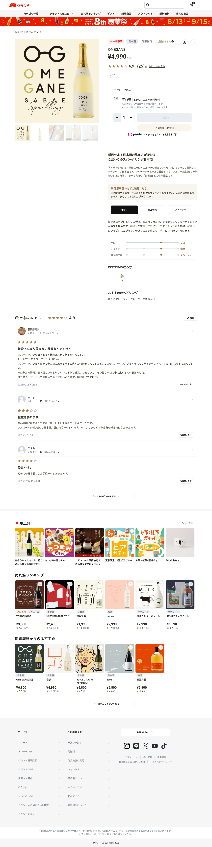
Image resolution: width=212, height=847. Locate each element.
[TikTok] (164, 746)
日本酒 (25, 32)
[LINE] (136, 746)
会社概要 (147, 757)
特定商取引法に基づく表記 (132, 761)
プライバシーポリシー (161, 761)
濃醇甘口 (147, 41)
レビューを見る (157, 66)
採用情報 (161, 757)
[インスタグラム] (127, 746)
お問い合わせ (143, 732)
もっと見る (187, 523)
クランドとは (131, 757)
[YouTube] (155, 746)
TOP (17, 32)
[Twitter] (145, 746)
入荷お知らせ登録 (164, 127)
